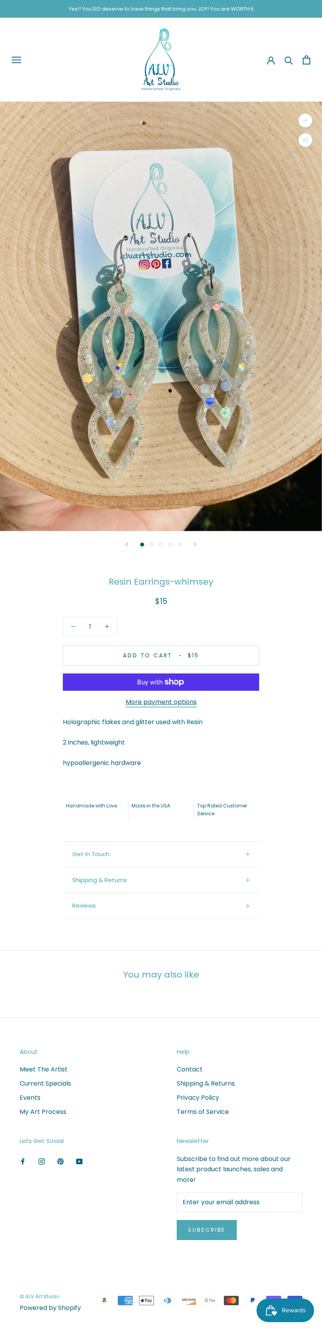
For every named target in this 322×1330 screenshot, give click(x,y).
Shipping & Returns (99, 880)
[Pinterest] (60, 1161)
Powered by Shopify (50, 1307)
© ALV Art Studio (40, 1296)
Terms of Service (203, 1111)
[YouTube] (79, 1161)
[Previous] (127, 544)
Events (30, 1097)
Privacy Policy (198, 1097)
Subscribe (206, 1230)
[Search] (289, 60)
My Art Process (43, 1111)
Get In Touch (91, 854)
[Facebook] (23, 1161)
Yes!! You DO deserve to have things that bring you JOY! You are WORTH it (161, 9)
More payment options (161, 701)
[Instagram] (41, 1161)
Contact (190, 1069)
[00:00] (161, 316)
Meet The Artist (44, 1069)
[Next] (195, 544)
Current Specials (45, 1083)
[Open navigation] (16, 60)
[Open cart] (306, 59)
